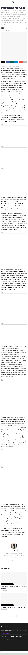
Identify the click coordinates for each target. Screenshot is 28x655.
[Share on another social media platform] (25, 62)
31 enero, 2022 (6, 30)
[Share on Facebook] (8, 62)
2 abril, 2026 (4, 590)
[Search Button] (26, 2)
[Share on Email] (21, 62)
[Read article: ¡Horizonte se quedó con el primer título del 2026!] (14, 599)
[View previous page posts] (12, 616)
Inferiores (11, 638)
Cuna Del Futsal (8, 630)
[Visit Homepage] (14, 2)
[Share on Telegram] (16, 62)
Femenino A (11, 636)
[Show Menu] (1, 2)
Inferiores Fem (19, 638)
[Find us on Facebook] (3, 647)
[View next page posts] (15, 616)
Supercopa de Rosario (7, 584)
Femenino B (4, 638)
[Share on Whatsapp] (12, 62)
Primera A (3, 636)
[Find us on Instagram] (1, 647)
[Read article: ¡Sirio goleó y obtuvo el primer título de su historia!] (14, 578)
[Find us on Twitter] (5, 647)
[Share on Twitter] (3, 62)
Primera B (18, 636)
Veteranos (3, 640)
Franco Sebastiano (11, 28)
